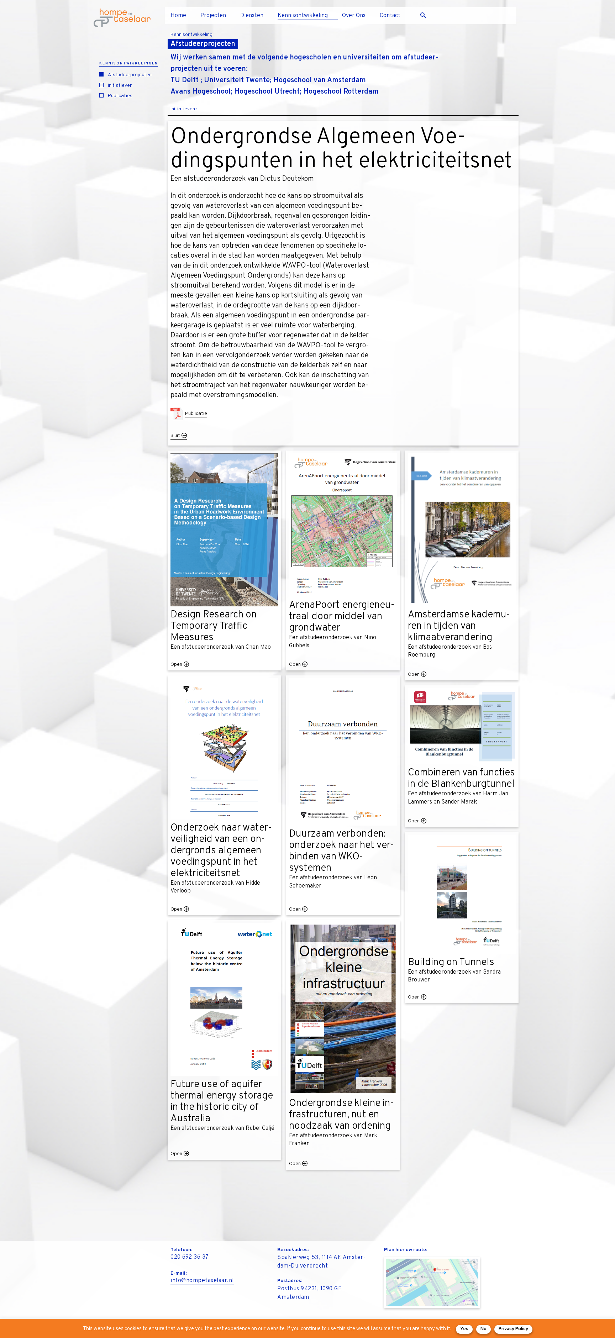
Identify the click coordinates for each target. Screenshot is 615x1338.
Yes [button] (464, 1329)
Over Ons (354, 15)
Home (178, 15)
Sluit (175, 436)
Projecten (213, 15)
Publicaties (120, 96)
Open (176, 665)
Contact (390, 15)
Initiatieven (120, 86)
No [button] (483, 1329)
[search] (426, 15)
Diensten (251, 15)
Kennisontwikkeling (303, 15)
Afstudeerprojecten (130, 75)
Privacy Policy (513, 1329)
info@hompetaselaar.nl (202, 1280)
